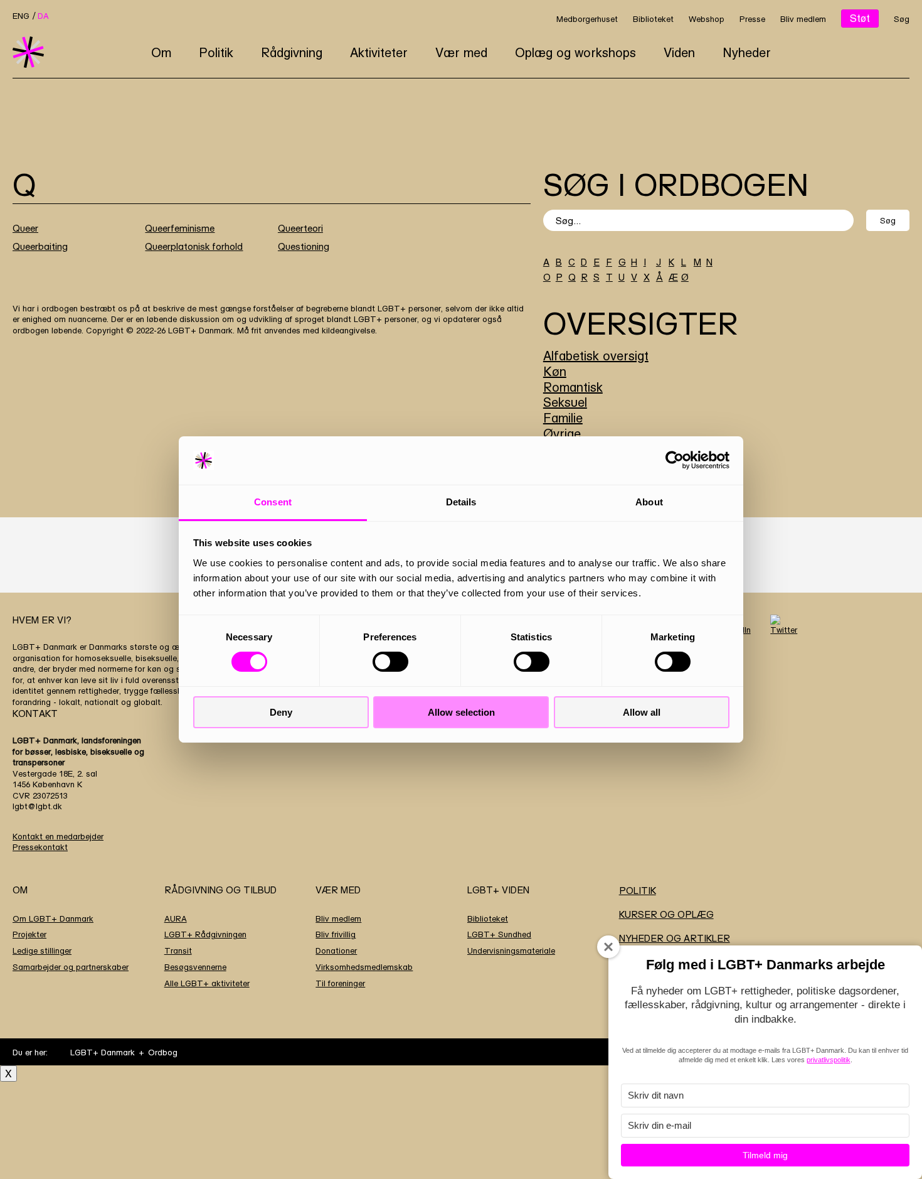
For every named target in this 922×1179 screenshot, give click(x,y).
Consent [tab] (273, 502)
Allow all (641, 712)
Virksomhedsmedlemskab (364, 967)
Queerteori (300, 228)
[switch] (390, 662)
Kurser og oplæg (666, 914)
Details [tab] (461, 502)
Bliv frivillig (335, 934)
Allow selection (461, 712)
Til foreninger (340, 983)
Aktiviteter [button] (379, 52)
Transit (178, 950)
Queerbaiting (40, 246)
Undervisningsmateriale (511, 950)
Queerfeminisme (180, 228)
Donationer (336, 950)
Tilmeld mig (765, 1155)
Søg (901, 19)
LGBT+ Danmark (102, 1052)
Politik (216, 52)
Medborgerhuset (587, 19)
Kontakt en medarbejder (58, 836)
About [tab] (649, 502)
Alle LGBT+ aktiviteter (207, 983)
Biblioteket (653, 19)
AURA (175, 918)
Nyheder (747, 52)
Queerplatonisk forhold (194, 246)
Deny (281, 712)
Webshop (706, 19)
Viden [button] (679, 52)
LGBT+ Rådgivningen (205, 934)
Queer (25, 228)
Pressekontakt (40, 847)
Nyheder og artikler (674, 938)
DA (43, 16)
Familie (563, 418)
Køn (554, 371)
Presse (752, 19)
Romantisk (573, 387)
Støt (860, 18)
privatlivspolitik (828, 1059)
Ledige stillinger (42, 950)
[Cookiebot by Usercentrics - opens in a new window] (674, 460)
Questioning (303, 246)
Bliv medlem (803, 19)
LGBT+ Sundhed (499, 934)
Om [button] (161, 52)
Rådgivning (291, 52)
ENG (21, 16)
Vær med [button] (461, 52)
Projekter (29, 934)
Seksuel (565, 402)
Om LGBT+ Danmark (53, 918)
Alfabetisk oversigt (596, 355)
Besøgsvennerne (195, 967)
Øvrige (562, 433)
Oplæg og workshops (575, 52)
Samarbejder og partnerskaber (71, 967)
